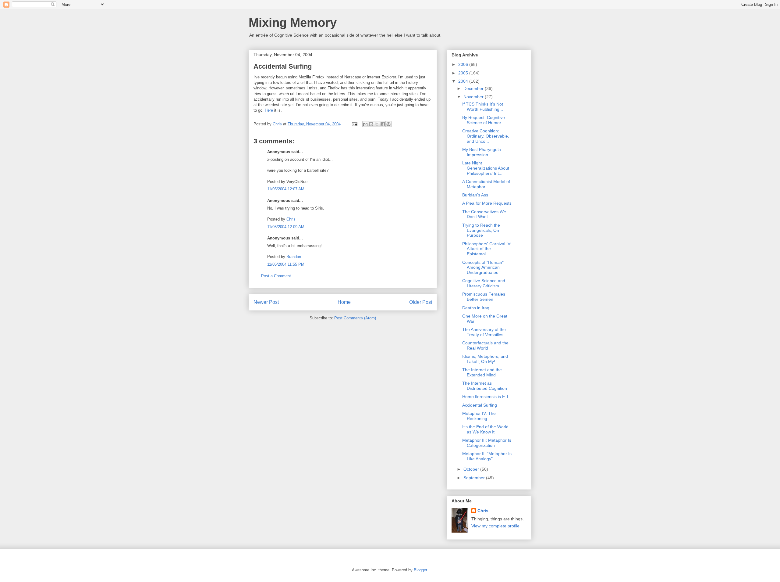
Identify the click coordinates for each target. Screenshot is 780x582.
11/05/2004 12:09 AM (285, 227)
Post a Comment (276, 276)
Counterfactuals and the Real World (485, 345)
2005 (463, 72)
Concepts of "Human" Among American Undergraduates (483, 267)
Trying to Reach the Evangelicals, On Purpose (481, 230)
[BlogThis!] (371, 124)
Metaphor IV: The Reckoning (479, 416)
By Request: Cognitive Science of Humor (483, 120)
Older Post (420, 302)
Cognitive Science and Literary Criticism (483, 283)
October (471, 469)
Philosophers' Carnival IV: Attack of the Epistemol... (486, 249)
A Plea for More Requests (487, 203)
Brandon (293, 256)
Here (269, 110)
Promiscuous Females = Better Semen (485, 297)
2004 (463, 81)
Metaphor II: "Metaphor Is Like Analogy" (487, 456)
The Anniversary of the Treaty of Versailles (484, 332)
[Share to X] (377, 124)
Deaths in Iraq (475, 307)
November (474, 96)
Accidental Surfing (479, 405)
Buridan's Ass (475, 194)
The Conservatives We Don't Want (484, 214)
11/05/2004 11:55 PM (285, 264)
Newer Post (266, 302)
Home (344, 302)
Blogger (420, 570)
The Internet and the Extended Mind (482, 372)
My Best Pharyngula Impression (481, 152)
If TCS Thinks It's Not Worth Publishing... (482, 107)
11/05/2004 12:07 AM (285, 189)
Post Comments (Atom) (355, 318)
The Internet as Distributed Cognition (484, 386)
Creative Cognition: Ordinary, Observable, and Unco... (485, 136)
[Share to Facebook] (383, 124)
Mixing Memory (293, 22)
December (474, 88)
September (474, 477)
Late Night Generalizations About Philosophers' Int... (485, 168)
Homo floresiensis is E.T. (485, 396)
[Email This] (365, 124)
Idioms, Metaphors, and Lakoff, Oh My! (485, 359)
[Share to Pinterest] (388, 124)
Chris (291, 219)
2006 (463, 64)
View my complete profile (495, 525)
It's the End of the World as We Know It (485, 429)
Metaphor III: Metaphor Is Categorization (486, 443)
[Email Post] (354, 124)
